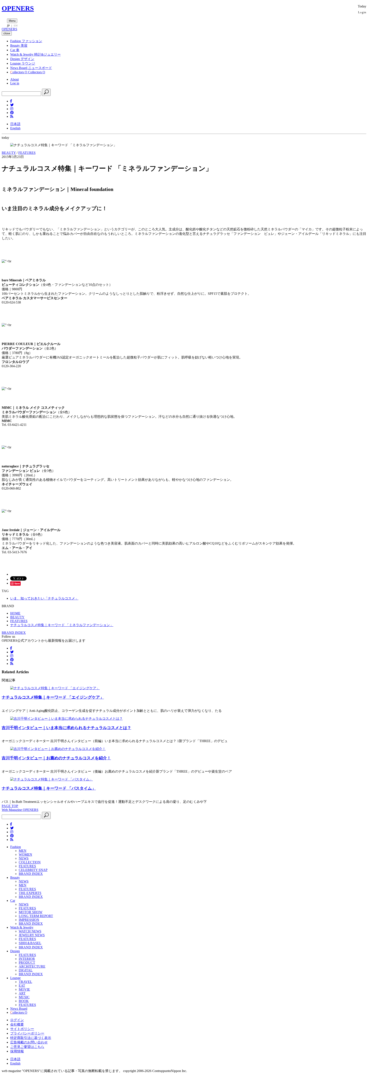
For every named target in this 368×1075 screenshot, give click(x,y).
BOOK (24, 1001)
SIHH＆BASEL (30, 943)
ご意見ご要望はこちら (27, 1047)
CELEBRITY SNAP (33, 870)
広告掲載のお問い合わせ (29, 1042)
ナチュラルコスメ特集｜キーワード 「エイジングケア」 (53, 697)
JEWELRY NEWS (32, 935)
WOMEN (25, 854)
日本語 (15, 124)
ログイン (17, 1020)
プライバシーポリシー (27, 1033)
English (15, 128)
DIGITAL (26, 970)
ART (22, 993)
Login (362, 12)
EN (15, 25)
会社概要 (17, 1024)
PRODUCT (27, 962)
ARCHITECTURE (32, 966)
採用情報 (17, 1051)
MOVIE (24, 989)
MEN (22, 850)
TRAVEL (25, 982)
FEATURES (27, 153)
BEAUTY (9, 153)
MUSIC (24, 997)
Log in (14, 83)
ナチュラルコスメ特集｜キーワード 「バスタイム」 (49, 788)
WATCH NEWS (30, 931)
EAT (22, 985)
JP (8, 25)
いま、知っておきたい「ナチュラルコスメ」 (44, 598)
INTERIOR (27, 959)
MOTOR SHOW (30, 912)
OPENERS (18, 8)
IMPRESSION (29, 920)
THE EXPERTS (30, 893)
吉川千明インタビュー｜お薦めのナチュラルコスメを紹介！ (56, 758)
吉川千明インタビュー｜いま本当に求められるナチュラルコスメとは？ (66, 727)
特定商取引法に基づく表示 (30, 1038)
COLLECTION (30, 862)
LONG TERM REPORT (36, 916)
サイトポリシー (22, 1029)
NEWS (24, 858)
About (14, 79)
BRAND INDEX (14, 632)
